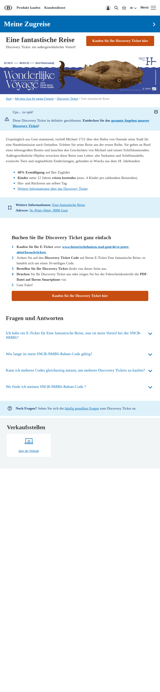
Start (9, 98)
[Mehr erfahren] (156, 111)
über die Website (29, 451)
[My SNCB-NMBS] (108, 8)
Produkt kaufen (28, 8)
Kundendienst (54, 8)
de (131, 7)
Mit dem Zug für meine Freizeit (34, 98)
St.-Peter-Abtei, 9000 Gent (49, 210)
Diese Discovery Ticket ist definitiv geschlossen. (81, 123)
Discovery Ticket (67, 98)
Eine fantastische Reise (68, 205)
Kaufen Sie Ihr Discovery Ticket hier (120, 41)
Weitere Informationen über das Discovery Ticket (53, 189)
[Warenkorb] (124, 8)
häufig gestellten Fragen (82, 408)
